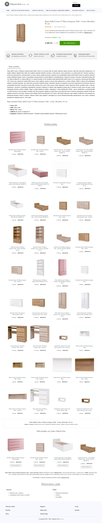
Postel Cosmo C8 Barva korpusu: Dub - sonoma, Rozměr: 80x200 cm (62, 248)
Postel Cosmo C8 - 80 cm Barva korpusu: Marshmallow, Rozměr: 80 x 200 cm (40, 184)
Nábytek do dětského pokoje (20, 15)
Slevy (7, 514)
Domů (7, 10)
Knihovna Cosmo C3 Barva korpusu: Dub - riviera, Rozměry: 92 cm (17, 248)
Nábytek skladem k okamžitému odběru (57, 10)
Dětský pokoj (91, 10)
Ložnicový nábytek (37, 10)
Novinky (8, 510)
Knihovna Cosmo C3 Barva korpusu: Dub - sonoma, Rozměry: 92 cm (40, 248)
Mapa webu (43, 510)
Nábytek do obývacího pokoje (20, 10)
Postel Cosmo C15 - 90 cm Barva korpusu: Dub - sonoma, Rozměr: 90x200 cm (84, 151)
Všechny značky (10, 506)
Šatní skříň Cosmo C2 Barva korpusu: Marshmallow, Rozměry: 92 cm (62, 281)
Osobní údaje (44, 514)
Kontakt (77, 510)
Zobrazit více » (88, 32)
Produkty (12, 15)
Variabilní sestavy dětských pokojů (34, 15)
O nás (76, 506)
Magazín (42, 506)
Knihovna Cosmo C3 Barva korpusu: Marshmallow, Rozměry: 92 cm (84, 184)
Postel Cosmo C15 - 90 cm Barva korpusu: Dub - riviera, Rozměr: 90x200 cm (62, 151)
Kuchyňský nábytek (78, 10)
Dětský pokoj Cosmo (47, 15)
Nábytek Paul (64, 32)
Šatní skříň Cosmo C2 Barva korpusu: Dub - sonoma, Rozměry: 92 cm (62, 314)
